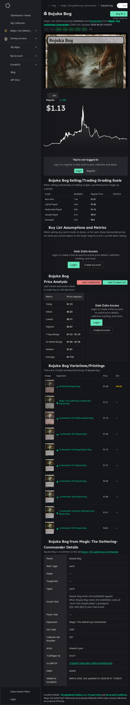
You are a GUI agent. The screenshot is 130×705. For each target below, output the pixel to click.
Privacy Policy (94, 695)
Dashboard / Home (21, 15)
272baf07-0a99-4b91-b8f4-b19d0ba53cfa (90, 663)
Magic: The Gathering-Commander (99, 551)
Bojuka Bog (96, 20)
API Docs (15, 79)
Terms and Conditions (116, 695)
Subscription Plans (20, 691)
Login (13, 699)
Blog (13, 72)
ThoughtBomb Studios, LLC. (74, 695)
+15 (90, 29)
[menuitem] (20, 15)
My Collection (18, 23)
